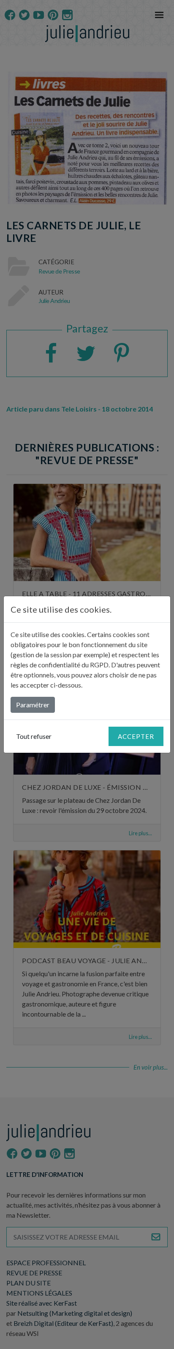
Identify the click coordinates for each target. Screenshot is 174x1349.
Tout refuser (34, 736)
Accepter (136, 736)
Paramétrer (32, 705)
